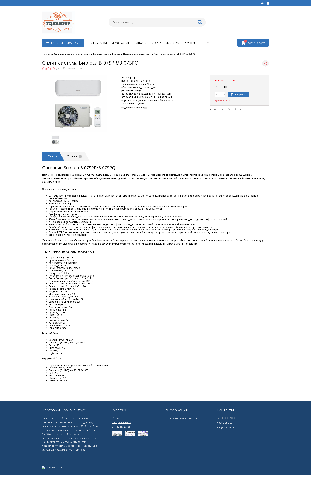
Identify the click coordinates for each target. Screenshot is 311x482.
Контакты (140, 42)
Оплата (156, 42)
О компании (99, 42)
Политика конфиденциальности (181, 418)
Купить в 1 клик (223, 100)
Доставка (172, 42)
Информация (120, 42)
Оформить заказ (121, 422)
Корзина (117, 418)
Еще (203, 42)
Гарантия (190, 42)
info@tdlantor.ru (225, 427)
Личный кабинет (121, 426)
